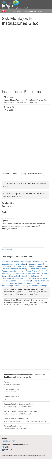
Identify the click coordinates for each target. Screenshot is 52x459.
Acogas (12, 383)
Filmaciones (6, 278)
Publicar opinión (8, 249)
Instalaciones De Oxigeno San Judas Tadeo (20, 412)
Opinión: (5, 220)
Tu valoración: (8, 203)
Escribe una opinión (11, 173)
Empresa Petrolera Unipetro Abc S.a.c (18, 405)
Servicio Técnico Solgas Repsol (25, 419)
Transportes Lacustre (36, 285)
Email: (4, 212)
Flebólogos (19, 278)
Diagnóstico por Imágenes (12, 271)
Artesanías (6, 261)
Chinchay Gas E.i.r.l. (12, 390)
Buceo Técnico (38, 261)
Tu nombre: (6, 206)
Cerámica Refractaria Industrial (14, 268)
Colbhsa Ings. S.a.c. (11, 397)
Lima (8, 11)
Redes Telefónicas (25, 283)
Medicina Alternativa (41, 281)
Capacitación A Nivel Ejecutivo (13, 264)
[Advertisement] (26, 56)
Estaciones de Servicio (30, 276)
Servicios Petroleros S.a (15, 427)
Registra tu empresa (9, 441)
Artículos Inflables (21, 261)
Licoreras (26, 281)
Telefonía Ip (19, 285)
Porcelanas (9, 283)
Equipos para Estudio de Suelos (24, 273)
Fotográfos (32, 278)
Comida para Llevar (37, 268)
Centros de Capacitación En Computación (29, 266)
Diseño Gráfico (31, 271)
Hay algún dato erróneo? (32, 173)
